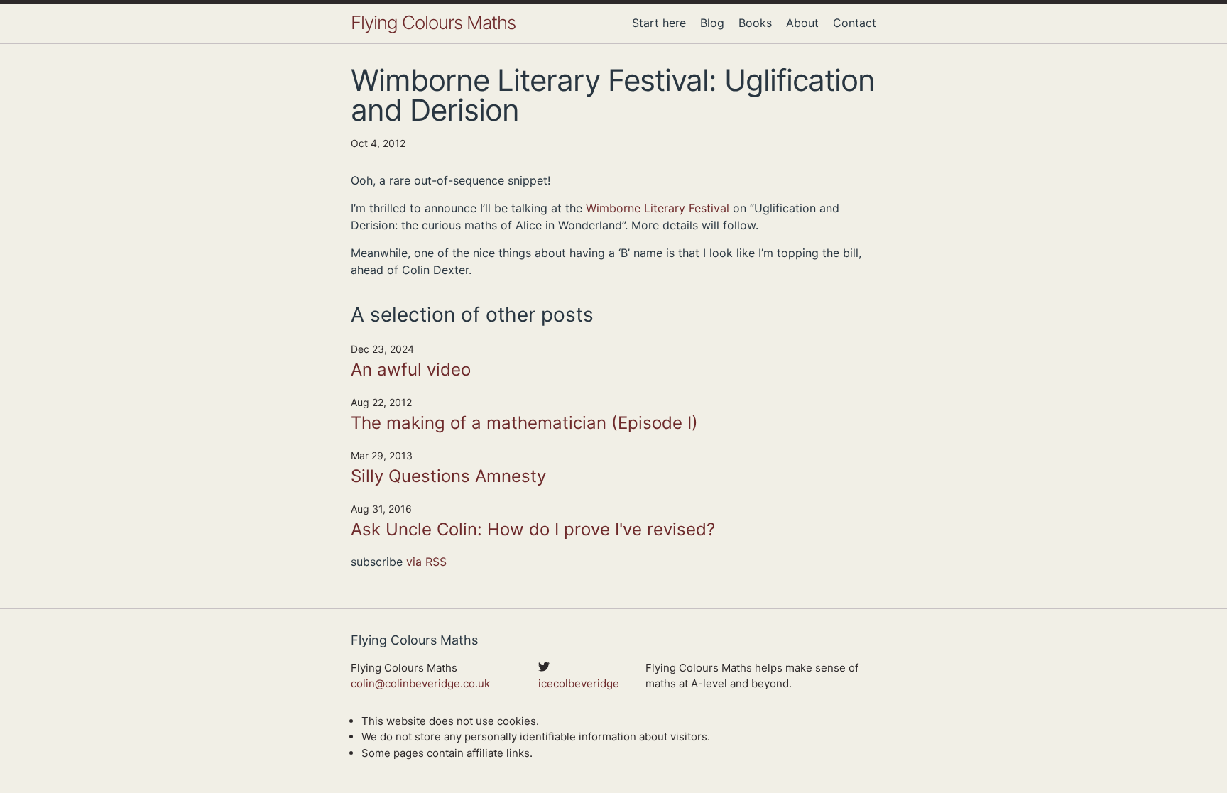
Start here (659, 23)
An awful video (411, 369)
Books (755, 23)
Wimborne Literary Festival (657, 208)
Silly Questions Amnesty (448, 476)
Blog (712, 23)
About (802, 23)
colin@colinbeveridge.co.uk (420, 683)
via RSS (426, 561)
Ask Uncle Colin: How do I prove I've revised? (533, 529)
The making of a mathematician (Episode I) (524, 422)
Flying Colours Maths (433, 22)
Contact (854, 23)
